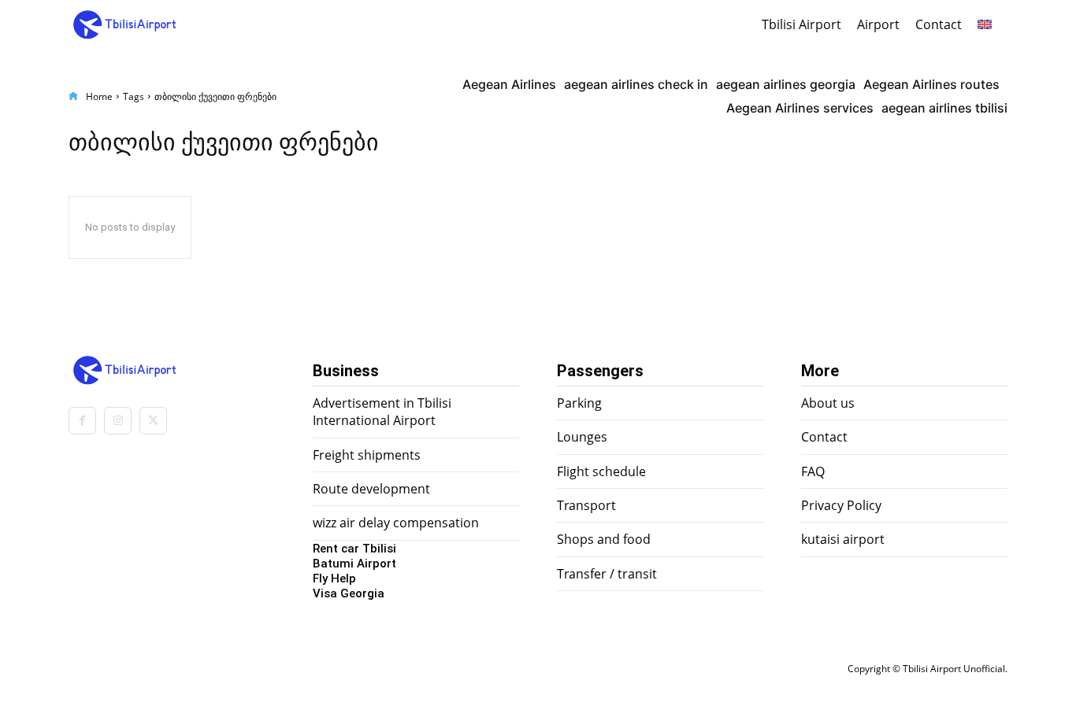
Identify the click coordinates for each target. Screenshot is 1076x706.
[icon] (73, 96)
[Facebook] (82, 420)
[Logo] (109, 25)
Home (99, 96)
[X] (153, 420)
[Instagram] (118, 420)
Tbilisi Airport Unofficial (954, 668)
